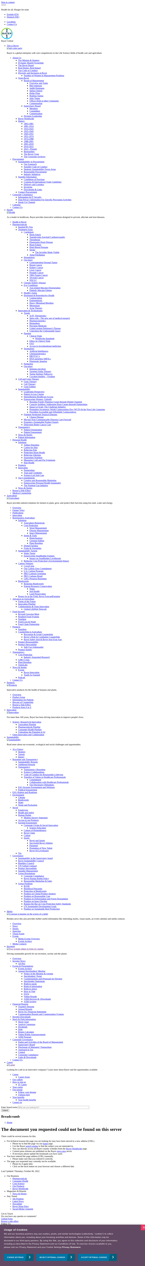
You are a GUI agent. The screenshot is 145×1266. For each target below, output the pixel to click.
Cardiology (29, 232)
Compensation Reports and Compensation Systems (41, 1014)
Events (21, 670)
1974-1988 (29, 139)
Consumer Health (20, 1181)
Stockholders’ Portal (33, 976)
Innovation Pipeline (27, 604)
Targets (21, 754)
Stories (15, 928)
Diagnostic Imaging (38, 361)
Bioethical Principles (33, 888)
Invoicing (28, 187)
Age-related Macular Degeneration (44, 288)
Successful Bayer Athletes (41, 843)
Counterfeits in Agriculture (30, 632)
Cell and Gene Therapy (28, 379)
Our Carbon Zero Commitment (38, 568)
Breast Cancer (35, 265)
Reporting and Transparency (25, 759)
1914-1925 (29, 129)
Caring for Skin (31, 447)
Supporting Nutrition (33, 457)
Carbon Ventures (25, 563)
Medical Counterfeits (21, 493)
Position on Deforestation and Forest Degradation (46, 899)
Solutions (22, 442)
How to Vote (29, 991)
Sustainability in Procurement (31, 161)
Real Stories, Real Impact (29, 68)
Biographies (29, 151)
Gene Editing (30, 386)
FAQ (31, 343)
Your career (17, 1087)
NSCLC (33, 280)
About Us (16, 58)
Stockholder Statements (34, 981)
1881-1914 (29, 126)
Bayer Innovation (31, 672)
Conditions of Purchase (34, 179)
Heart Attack (35, 234)
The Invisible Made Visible (47, 252)
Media (9, 911)
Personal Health (19, 440)
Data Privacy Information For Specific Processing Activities (44, 199)
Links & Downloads (27, 1057)
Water (32, 589)
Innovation (23, 468)
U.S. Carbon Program (33, 571)
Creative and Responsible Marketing (40, 480)
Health (10, 210)
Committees (34, 111)
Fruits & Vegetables (32, 548)
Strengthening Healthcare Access (38, 397)
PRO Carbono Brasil (33, 576)
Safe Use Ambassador (33, 647)
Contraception (35, 298)
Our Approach (30, 164)
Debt (20, 1029)
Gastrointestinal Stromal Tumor (43, 262)
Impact (21, 757)
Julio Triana (34, 98)
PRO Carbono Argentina (35, 573)
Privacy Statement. (71, 1247)
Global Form (7, 1219)
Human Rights (24, 815)
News (15, 926)
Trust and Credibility (33, 473)
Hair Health (29, 462)
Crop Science (18, 1183)
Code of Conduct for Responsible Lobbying (43, 774)
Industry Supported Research (37, 657)
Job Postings (18, 1199)
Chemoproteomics (37, 354)
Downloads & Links (33, 189)
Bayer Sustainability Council (31, 861)
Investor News (18, 961)
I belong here (24, 1095)
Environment (18, 795)
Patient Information (26, 437)
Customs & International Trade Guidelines (42, 182)
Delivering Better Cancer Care (37, 424)
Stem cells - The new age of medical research (49, 318)
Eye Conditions (31, 285)
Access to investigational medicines (45, 346)
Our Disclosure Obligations (41, 785)
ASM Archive (30, 1001)
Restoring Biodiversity (34, 584)
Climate (21, 797)
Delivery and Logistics (34, 184)
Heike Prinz (34, 93)
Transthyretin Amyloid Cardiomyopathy (47, 237)
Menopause (34, 305)
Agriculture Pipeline (27, 724)
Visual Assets (18, 934)
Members (33, 108)
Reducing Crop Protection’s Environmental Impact (46, 561)
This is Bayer (13, 45)
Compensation (35, 103)
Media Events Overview (29, 939)
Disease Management (39, 530)
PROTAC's (34, 356)
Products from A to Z (21, 707)
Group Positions (25, 883)
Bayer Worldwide (26, 118)
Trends (27, 313)
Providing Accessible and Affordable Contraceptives (52, 412)
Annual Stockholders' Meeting (31, 971)
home (45, 1143)
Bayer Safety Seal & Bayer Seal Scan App (43, 639)
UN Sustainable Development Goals (40, 906)
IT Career (22, 1084)
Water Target (29, 553)
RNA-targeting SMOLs (40, 359)
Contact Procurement (27, 192)
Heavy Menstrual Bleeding (41, 303)
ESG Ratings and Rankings (24, 792)
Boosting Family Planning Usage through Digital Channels (55, 402)
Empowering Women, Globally (38, 399)
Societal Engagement (27, 823)
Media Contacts (19, 944)
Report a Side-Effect (21, 705)
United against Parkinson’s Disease (45, 328)
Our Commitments (26, 478)
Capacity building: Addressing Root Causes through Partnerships (58, 404)
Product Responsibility (28, 642)
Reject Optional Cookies (52, 1257)
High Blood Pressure (38, 247)
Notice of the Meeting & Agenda (38, 973)
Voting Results (30, 996)
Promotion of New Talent (40, 848)
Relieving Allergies (32, 455)
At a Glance (17, 749)
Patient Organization (33, 430)
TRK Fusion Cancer (38, 275)
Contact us (17, 1102)
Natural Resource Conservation (38, 586)
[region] (72, 1245)
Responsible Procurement (35, 172)
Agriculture (12, 495)
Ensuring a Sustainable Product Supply (41, 422)
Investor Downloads (21, 1017)
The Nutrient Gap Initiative (36, 485)
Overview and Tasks (38, 83)
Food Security (18, 611)
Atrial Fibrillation (37, 255)
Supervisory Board (32, 106)
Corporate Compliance (22, 194)
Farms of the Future (27, 601)
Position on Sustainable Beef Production (42, 909)
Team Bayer (23, 78)
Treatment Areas (25, 229)
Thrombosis (34, 239)
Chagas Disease (36, 417)
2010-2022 (29, 146)
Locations (11, 22)
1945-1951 (29, 134)
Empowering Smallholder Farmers (39, 556)
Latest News (18, 1201)
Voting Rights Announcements (31, 1034)
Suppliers (22, 629)
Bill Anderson (35, 85)
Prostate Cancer (36, 272)
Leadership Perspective (34, 392)
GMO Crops (23, 660)
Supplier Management (28, 871)
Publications (17, 513)
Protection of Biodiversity (35, 891)
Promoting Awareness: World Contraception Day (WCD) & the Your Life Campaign (67, 409)
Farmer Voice (18, 510)
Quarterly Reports (26, 1006)
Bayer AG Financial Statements (32, 1011)
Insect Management (38, 533)
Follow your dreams (27, 1092)
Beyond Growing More (28, 614)
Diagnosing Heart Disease (41, 242)
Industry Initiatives (32, 174)
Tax (20, 853)
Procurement (18, 159)
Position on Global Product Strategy (40, 894)
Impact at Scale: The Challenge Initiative (47, 407)
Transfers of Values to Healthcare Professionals (45, 777)
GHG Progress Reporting (35, 578)
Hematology (29, 257)
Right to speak (30, 984)
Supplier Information (27, 177)
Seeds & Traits (30, 535)
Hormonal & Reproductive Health (39, 295)
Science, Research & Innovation (26, 722)
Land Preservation (37, 594)
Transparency (24, 427)
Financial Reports (20, 1004)
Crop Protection (31, 525)
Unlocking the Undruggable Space (44, 331)
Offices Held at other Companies (44, 101)
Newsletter (17, 1204)
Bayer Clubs (29, 833)
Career (10, 1062)
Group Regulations (26, 873)
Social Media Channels (22, 1209)
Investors (11, 946)
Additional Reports (26, 764)
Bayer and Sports (37, 840)
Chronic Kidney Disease (35, 283)
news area (61, 1151)
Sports (26, 838)
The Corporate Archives (34, 156)
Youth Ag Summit (32, 675)
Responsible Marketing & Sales (38, 881)
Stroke (32, 250)
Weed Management (38, 528)
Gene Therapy (30, 381)
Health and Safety (26, 812)
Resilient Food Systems (28, 616)
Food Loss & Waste (27, 622)
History (21, 121)
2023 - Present (30, 149)
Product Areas (18, 697)
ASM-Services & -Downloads (37, 999)
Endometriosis (35, 300)
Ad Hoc (21, 963)
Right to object (30, 989)
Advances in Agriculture (23, 599)
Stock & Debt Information (24, 1019)
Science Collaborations (34, 772)
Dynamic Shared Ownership (31, 63)
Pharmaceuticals (19, 224)
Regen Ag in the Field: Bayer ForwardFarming (39, 596)
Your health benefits (27, 1100)
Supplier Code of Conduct (35, 167)
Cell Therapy (30, 384)
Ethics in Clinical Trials (39, 341)
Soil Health (34, 591)
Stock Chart (23, 1022)
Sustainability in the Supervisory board (35, 858)
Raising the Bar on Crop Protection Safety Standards (47, 904)
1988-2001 (29, 141)
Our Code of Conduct (28, 70)
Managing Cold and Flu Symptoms (39, 460)
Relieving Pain (30, 450)
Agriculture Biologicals (34, 523)
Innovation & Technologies (30, 310)
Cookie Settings (15, 1257)
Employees (23, 810)
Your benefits (18, 1097)
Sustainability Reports (28, 762)
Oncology (28, 260)
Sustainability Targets (27, 551)
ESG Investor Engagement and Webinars (36, 787)
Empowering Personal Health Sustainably (42, 483)
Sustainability (24, 389)
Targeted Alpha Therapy (40, 371)
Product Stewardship (27, 644)
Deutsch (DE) (13, 17)
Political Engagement (27, 790)
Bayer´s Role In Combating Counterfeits (42, 637)
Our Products (18, 1186)
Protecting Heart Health (34, 452)
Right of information (33, 986)
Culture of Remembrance (35, 830)
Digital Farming (31, 546)
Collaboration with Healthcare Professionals (49, 782)
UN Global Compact (27, 866)
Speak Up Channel (26, 202)
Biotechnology (36, 538)
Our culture (17, 1079)
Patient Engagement (33, 432)
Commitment (35, 779)
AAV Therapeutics (37, 315)
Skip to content (8, 2)
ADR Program (24, 1037)
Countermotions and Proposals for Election (43, 979)
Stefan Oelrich (35, 91)
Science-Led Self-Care (34, 475)
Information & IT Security (29, 197)
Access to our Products (28, 820)
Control (21, 1052)
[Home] (6, 38)
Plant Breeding (36, 543)
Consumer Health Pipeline (30, 729)
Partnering (28, 364)
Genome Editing (36, 540)
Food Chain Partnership (28, 624)
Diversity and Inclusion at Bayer (32, 73)
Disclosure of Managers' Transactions (35, 1047)
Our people (17, 1089)
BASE (27, 886)
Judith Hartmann (36, 88)
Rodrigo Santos (36, 96)
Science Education (37, 828)
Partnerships (29, 470)
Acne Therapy (35, 308)
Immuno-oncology (37, 369)
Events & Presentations (22, 966)
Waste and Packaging (27, 805)
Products (22, 465)
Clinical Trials (35, 336)
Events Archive (25, 941)
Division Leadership (33, 116)
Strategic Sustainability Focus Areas (40, 169)
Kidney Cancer (36, 267)
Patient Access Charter (34, 394)
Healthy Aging (30, 293)
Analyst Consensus (26, 1024)
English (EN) (13, 14)
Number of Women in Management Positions (44, 75)
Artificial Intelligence (38, 351)
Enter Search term (9, 1107)
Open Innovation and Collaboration (28, 734)
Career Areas (24, 1077)
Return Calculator (26, 1032)
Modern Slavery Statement (36, 818)
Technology (29, 348)
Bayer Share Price (20, 1206)
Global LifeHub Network (35, 609)
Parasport (33, 845)
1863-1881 (29, 123)
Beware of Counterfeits (22, 702)
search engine (32, 1146)
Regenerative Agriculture (23, 518)
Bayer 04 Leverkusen (39, 850)
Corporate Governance (22, 1039)
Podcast (21, 677)
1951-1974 (29, 136)
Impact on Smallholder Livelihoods (45, 558)
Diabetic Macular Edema (40, 290)
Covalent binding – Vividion (42, 376)
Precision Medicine (38, 326)
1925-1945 (29, 131)
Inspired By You (25, 227)
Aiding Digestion (31, 445)
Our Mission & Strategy (29, 60)
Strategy (21, 752)
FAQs (26, 994)
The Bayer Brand (26, 65)
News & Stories (25, 435)
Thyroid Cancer (36, 277)
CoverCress (29, 566)
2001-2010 (29, 144)
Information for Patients (23, 700)
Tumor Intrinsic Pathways (40, 374)
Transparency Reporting (34, 769)
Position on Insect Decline (35, 901)
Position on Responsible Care (37, 896)
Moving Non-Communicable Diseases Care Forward (47, 419)
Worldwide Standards (44, 338)
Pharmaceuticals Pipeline (29, 727)
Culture (27, 835)
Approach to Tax (25, 1050)
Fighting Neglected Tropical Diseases (40, 414)
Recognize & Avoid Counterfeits (38, 634)
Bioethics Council (26, 863)
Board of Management (34, 80)
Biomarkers (34, 323)
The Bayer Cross (31, 154)
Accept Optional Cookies (94, 1257)
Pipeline (27, 333)
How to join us (19, 1082)
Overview (16, 508)
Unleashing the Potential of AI (31, 732)
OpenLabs (22, 665)
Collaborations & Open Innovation (33, 606)
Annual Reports (25, 1009)
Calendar (16, 205)
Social (15, 807)
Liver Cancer (35, 270)
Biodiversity (23, 581)
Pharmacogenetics (37, 321)
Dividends (22, 1027)
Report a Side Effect (21, 490)
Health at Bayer (19, 222)
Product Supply (25, 649)
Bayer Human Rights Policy (36, 878)
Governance (17, 856)
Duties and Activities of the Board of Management (40, 1042)
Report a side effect (9, 1221)
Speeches (16, 931)
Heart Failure (35, 245)
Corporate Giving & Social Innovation (41, 825)
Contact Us (12, 24)
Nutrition (22, 619)
